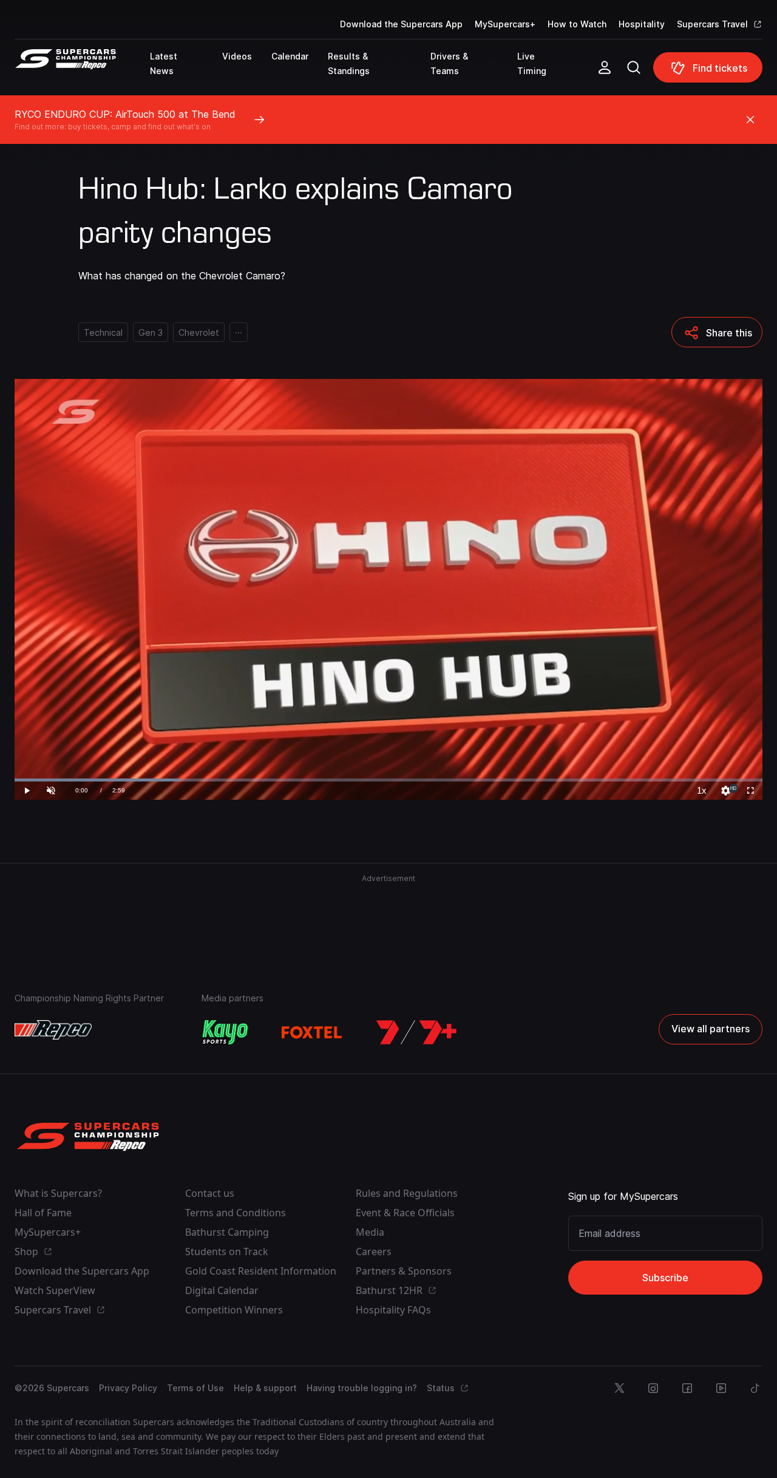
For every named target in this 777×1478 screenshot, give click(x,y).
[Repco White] (53, 1030)
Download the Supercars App (401, 24)
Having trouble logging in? (362, 1388)
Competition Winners (234, 1309)
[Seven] (416, 1032)
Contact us (209, 1193)
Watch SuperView (55, 1290)
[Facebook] (687, 1388)
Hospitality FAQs (393, 1309)
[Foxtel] (312, 1032)
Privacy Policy (128, 1388)
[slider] (388, 780)
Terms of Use (195, 1388)
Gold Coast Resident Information (260, 1271)
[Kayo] (225, 1032)
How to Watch (577, 24)
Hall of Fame (43, 1212)
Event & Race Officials (405, 1212)
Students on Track (226, 1251)
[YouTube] (721, 1388)
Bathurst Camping (227, 1232)
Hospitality (642, 24)
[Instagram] (653, 1388)
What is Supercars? (58, 1193)
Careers (374, 1251)
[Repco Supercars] (82, 72)
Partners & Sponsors (404, 1271)
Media (370, 1232)
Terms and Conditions (235, 1212)
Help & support (265, 1388)
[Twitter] (619, 1388)
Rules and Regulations (407, 1193)
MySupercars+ (505, 24)
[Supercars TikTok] (755, 1388)
